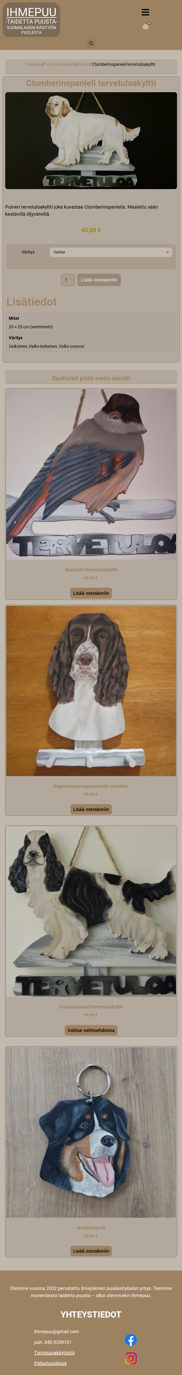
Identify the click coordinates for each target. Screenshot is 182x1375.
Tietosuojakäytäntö (54, 1353)
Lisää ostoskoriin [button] (91, 593)
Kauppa (34, 64)
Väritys (28, 252)
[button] (91, 43)
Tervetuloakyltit (59, 64)
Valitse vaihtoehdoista (91, 1030)
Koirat (83, 64)
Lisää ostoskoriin (99, 280)
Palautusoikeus (50, 1363)
